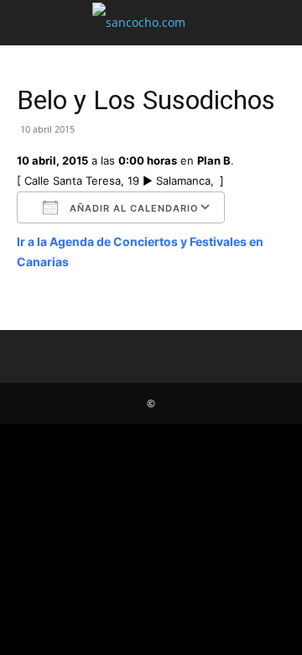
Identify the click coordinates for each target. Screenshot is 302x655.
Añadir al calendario (132, 208)
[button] (28, 22)
